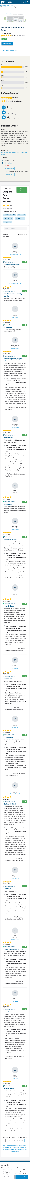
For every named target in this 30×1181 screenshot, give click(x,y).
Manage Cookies (8, 1177)
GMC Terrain (15, 596)
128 (22, 1140)
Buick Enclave (15, 317)
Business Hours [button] (9, 168)
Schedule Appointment (10, 50)
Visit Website (8, 163)
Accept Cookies (21, 1177)
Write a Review (7, 43)
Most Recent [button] (22, 235)
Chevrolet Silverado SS (15, 793)
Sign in (22, 2)
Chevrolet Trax (15, 727)
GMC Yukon (15, 668)
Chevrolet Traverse (15, 427)
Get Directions (9, 174)
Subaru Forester (15, 939)
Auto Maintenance (13, 152)
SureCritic (3, 5)
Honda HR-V (15, 494)
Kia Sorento (15, 1078)
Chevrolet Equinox (15, 348)
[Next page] (25, 1140)
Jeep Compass (15, 878)
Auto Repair (10, 5)
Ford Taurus (15, 1001)
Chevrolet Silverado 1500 (15, 254)
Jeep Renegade (15, 529)
